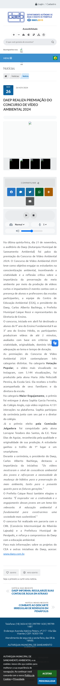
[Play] (26, 215)
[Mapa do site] (38, 35)
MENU (6, 58)
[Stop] (33, 215)
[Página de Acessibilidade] (44, 35)
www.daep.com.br (13, 553)
